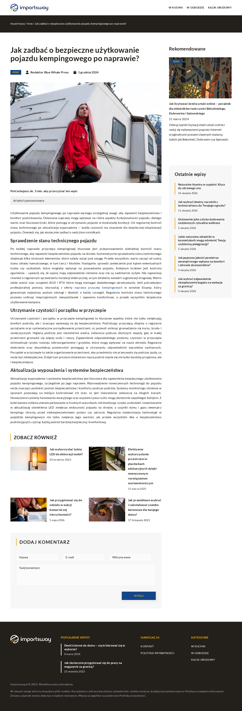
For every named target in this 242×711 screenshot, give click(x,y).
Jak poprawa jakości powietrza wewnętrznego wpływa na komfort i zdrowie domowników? (201, 261)
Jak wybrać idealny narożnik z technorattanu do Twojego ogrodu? (202, 203)
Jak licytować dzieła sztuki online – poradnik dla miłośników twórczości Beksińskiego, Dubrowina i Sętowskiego (200, 108)
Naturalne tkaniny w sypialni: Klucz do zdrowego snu (201, 186)
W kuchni (176, 7)
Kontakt (147, 646)
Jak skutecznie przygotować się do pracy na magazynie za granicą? (93, 664)
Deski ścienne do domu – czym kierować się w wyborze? (94, 647)
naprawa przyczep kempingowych (98, 287)
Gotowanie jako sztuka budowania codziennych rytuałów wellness (201, 221)
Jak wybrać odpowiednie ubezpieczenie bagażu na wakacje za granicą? (200, 282)
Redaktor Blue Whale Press (49, 72)
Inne (15, 72)
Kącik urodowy (220, 7)
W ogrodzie (195, 7)
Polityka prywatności (157, 653)
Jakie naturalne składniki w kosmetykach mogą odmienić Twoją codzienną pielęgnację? (202, 240)
